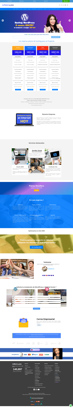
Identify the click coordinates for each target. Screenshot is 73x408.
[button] (25, 34)
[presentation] (3, 20)
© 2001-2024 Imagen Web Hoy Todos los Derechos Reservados (36, 387)
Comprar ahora (18, 89)
